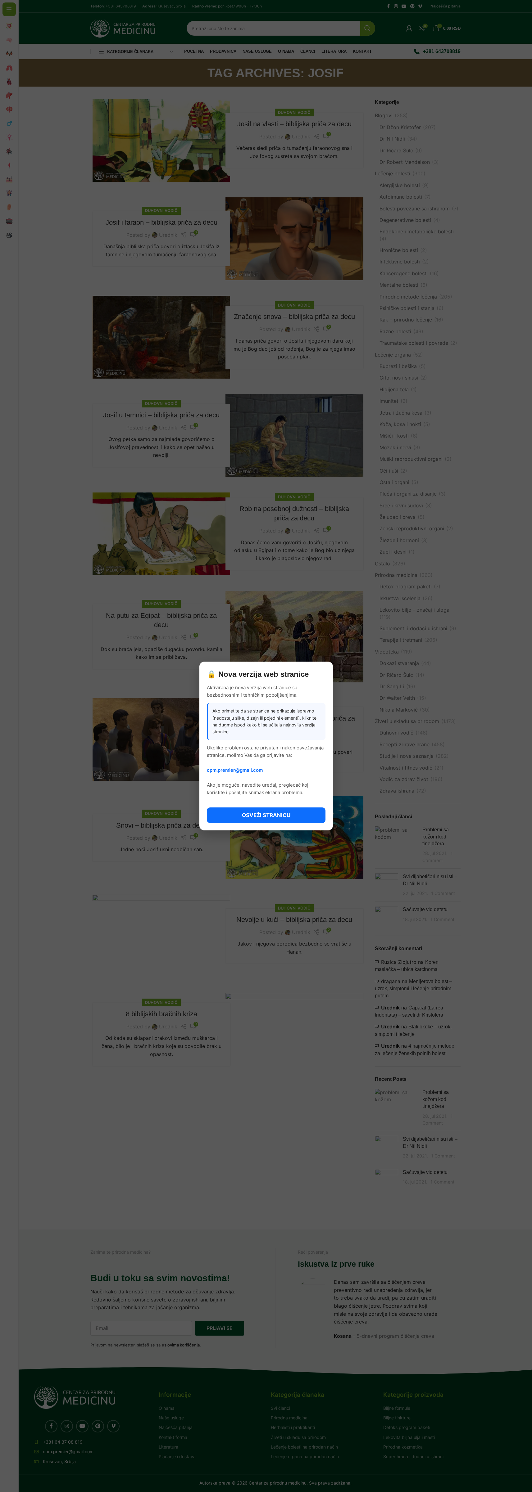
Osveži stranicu (266, 815)
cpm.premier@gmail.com (235, 770)
